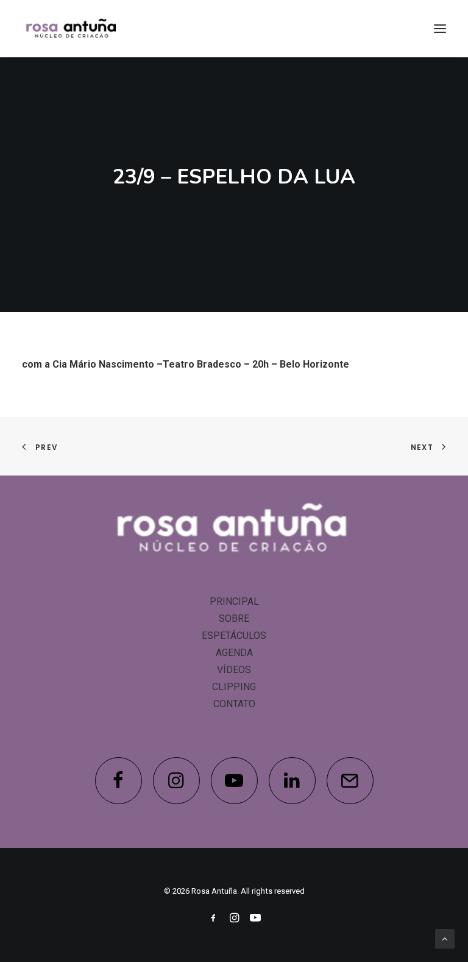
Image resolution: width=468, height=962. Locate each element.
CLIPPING (234, 687)
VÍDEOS (234, 669)
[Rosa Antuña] (72, 28)
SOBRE (234, 618)
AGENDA (234, 652)
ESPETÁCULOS (234, 635)
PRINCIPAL (234, 601)
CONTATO (234, 704)
